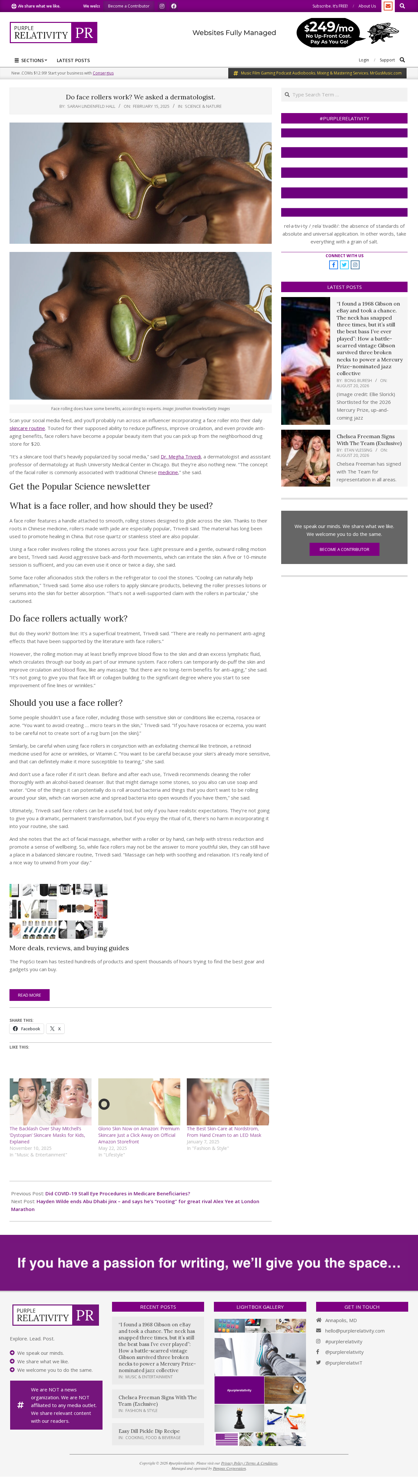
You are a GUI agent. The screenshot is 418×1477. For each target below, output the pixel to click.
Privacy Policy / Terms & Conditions (249, 1463)
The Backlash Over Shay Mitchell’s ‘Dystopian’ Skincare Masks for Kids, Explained (47, 1135)
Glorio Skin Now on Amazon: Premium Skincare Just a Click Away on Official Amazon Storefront (139, 1135)
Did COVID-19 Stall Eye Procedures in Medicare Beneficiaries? (117, 1193)
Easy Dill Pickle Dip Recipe (149, 1431)
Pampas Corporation (229, 1468)
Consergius (103, 73)
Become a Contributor (344, 549)
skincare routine (27, 428)
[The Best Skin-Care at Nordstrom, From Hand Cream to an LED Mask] (228, 1101)
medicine (168, 472)
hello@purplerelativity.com (355, 1330)
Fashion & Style (141, 1410)
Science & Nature (203, 106)
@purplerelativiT (343, 1362)
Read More (29, 995)
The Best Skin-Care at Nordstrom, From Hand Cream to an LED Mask (224, 1131)
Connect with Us (344, 255)
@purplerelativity (344, 1352)
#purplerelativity (343, 1341)
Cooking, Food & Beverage (153, 1437)
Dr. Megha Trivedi (181, 456)
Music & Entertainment (149, 1377)
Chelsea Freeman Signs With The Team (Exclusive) (369, 439)
